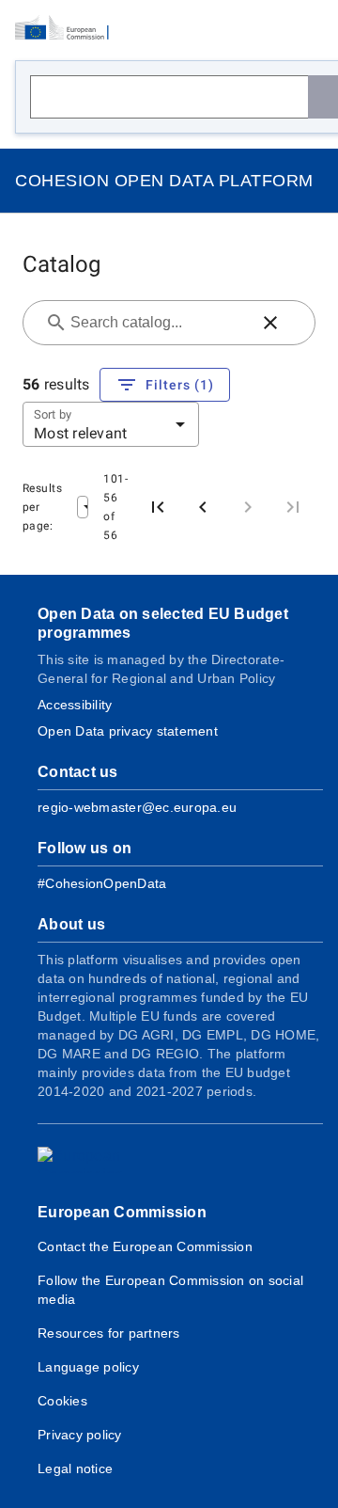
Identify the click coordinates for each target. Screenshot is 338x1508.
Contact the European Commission (145, 1246)
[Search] (323, 97)
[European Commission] (67, 28)
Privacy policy (80, 1434)
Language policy (88, 1366)
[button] (270, 322)
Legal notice (75, 1468)
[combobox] (158, 322)
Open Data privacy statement (128, 730)
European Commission (122, 1212)
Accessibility (75, 704)
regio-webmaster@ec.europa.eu (137, 807)
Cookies (62, 1400)
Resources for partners (109, 1333)
